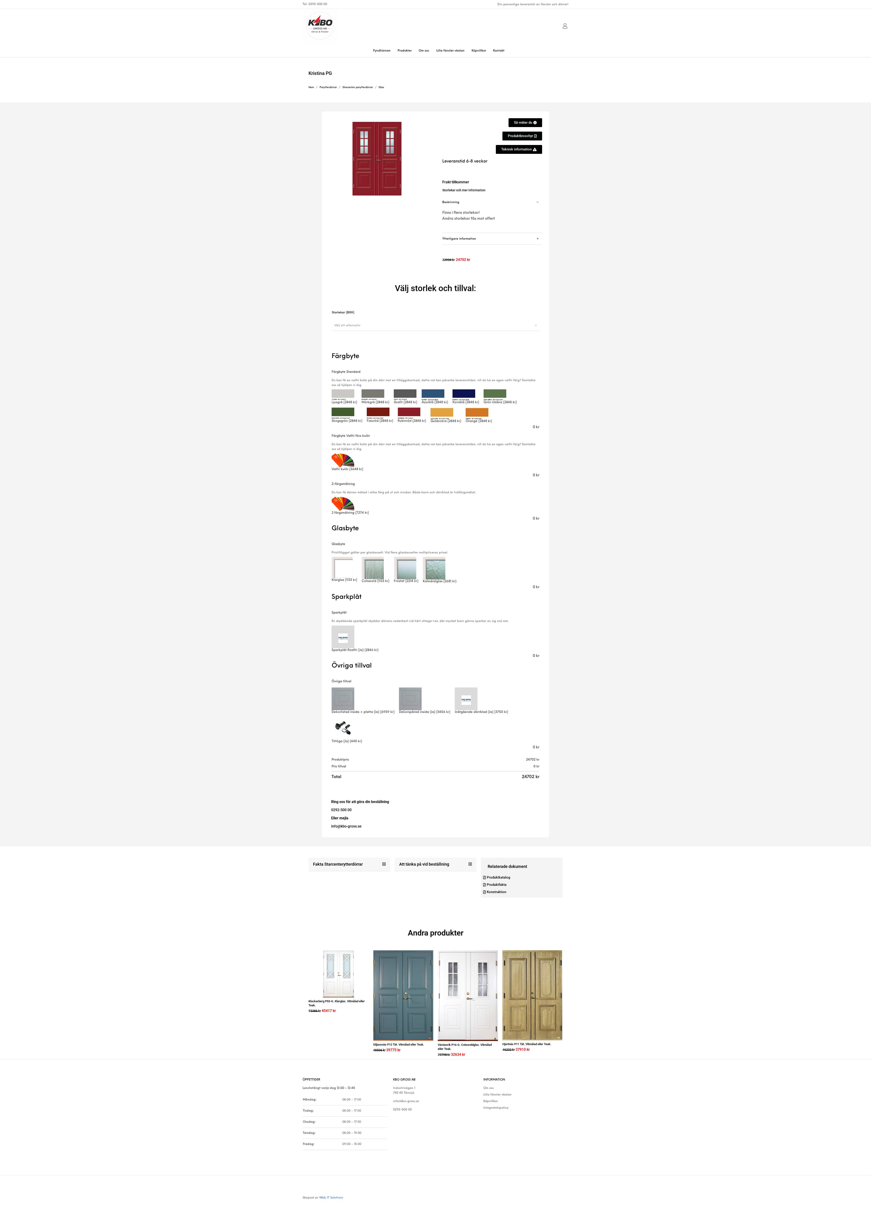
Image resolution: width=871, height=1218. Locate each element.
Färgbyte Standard (346, 372)
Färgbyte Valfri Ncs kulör (351, 436)
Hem (311, 87)
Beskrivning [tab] (450, 202)
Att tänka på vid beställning (424, 864)
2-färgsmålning (343, 484)
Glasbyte (338, 544)
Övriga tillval (341, 681)
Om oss (488, 1088)
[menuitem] (381, 50)
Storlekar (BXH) (343, 312)
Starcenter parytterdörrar (358, 87)
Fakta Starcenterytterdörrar (338, 864)
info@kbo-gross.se (406, 1101)
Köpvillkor (490, 1101)
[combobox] (435, 325)
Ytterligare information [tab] (459, 238)
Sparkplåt (339, 612)
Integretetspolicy (496, 1107)
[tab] (492, 214)
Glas (381, 87)
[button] (349, 864)
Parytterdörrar (328, 87)
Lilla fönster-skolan (497, 1094)
